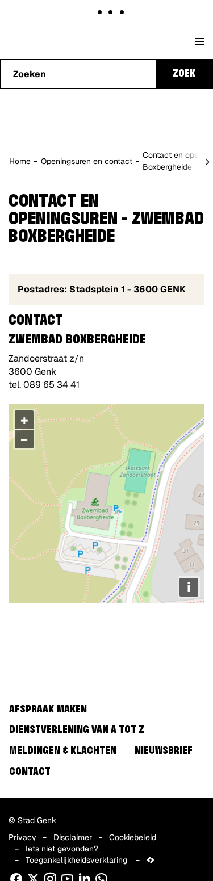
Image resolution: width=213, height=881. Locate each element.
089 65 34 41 (51, 385)
